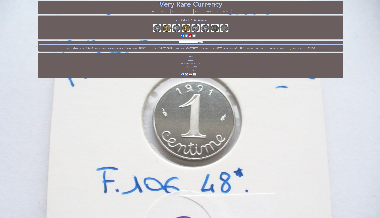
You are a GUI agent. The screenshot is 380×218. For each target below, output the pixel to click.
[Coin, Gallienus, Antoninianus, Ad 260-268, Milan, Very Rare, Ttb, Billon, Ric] (185, 28)
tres (256, 48)
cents (182, 48)
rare (242, 47)
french (135, 48)
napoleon (273, 48)
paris (82, 48)
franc (294, 48)
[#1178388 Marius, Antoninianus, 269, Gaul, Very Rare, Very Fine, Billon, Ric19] (224, 28)
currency (192, 47)
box (200, 48)
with (261, 48)
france (128, 48)
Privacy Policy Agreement (190, 63)
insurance (111, 48)
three (68, 48)
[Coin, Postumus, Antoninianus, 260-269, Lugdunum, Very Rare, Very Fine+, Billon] (176, 28)
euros (250, 48)
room (104, 48)
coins (149, 49)
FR (193, 70)
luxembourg (288, 49)
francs (142, 47)
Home (191, 56)
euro (206, 47)
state (300, 48)
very (219, 47)
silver (75, 47)
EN (189, 70)
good (305, 49)
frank (266, 48)
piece (311, 47)
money (119, 48)
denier (226, 48)
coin (155, 47)
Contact (190, 60)
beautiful (234, 48)
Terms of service (191, 67)
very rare (166, 47)
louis (89, 48)
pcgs (282, 49)
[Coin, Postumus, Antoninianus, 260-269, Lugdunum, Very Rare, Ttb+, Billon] (157, 28)
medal (177, 48)
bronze (97, 49)
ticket (212, 48)
